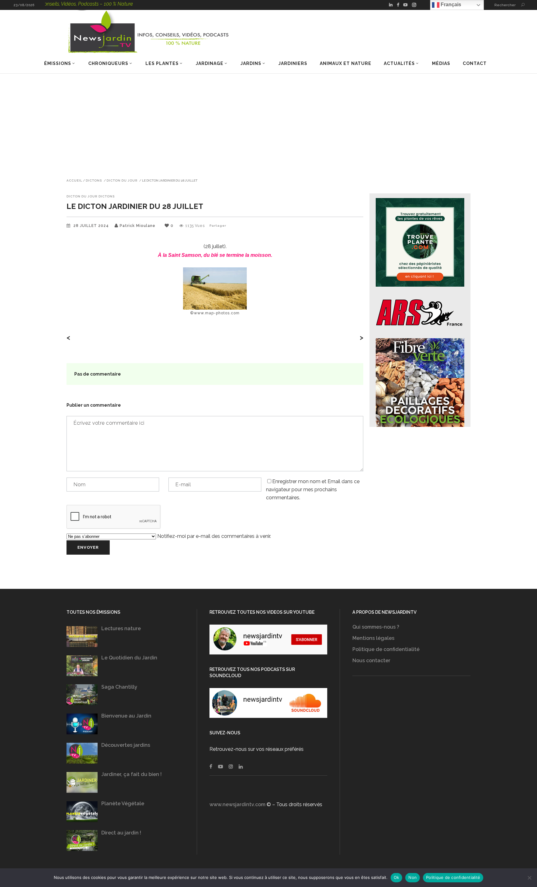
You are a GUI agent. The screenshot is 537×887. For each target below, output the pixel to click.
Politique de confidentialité (386, 649)
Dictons (94, 180)
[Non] (529, 878)
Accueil (74, 180)
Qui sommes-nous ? (375, 627)
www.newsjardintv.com (237, 804)
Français (450, 4)
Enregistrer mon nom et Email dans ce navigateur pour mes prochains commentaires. (313, 489)
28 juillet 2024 (91, 226)
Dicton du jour (122, 180)
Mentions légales (373, 638)
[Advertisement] (268, 120)
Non (412, 877)
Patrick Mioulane (137, 226)
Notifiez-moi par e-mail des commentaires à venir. (213, 536)
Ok (396, 877)
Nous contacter (371, 660)
